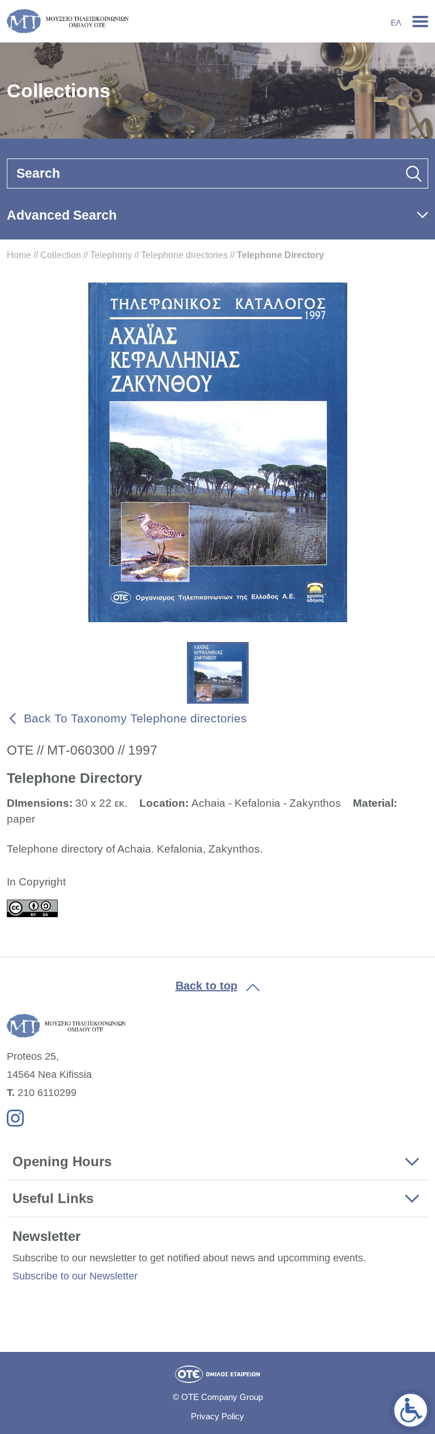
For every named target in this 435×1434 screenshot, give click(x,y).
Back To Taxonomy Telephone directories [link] (135, 718)
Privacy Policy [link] (217, 1416)
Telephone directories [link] (184, 255)
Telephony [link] (111, 255)
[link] (411, 1410)
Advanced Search (62, 215)
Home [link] (19, 255)
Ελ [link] (396, 22)
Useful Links (52, 1198)
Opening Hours (62, 1161)
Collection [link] (60, 255)
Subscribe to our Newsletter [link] (75, 1276)
